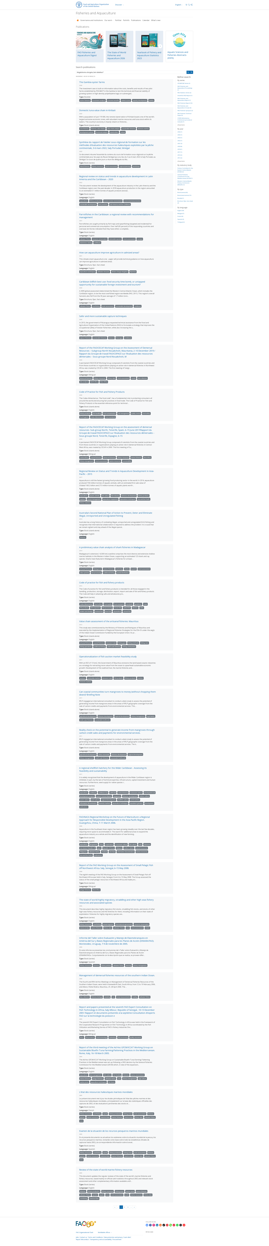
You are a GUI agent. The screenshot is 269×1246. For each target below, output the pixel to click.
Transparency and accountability (101, 1239)
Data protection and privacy (113, 1237)
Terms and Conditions (95, 1237)
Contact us (83, 1237)
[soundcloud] (160, 1225)
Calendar (146, 20)
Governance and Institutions (91, 20)
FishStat (118, 20)
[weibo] (174, 1225)
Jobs (77, 1237)
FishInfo (126, 20)
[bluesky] (147, 1225)
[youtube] (184, 1225)
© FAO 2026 (149, 1232)
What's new (155, 20)
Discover (118, 5)
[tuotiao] (167, 1225)
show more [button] (181, 125)
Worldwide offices (104, 1232)
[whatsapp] (177, 1225)
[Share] (191, 4)
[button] (189, 4)
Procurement (116, 1239)
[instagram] (153, 1225)
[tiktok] (164, 1225)
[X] (180, 1225)
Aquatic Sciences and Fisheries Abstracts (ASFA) (177, 55)
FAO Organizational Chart (84, 1232)
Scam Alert (127, 1237)
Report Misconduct (82, 1239)
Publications (136, 20)
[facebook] (150, 1225)
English (178, 5)
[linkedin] (157, 1225)
